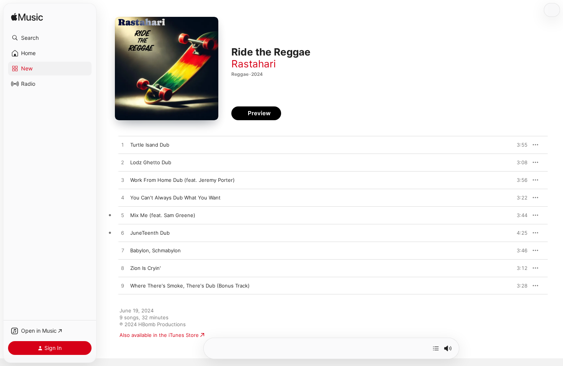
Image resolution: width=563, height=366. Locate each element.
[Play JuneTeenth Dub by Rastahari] (122, 233)
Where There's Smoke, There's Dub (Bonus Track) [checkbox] (190, 286)
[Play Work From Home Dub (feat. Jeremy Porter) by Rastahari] (122, 180)
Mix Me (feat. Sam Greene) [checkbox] (162, 215)
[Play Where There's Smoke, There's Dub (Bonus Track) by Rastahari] (122, 286)
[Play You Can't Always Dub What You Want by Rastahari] (122, 197)
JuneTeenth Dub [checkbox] (150, 233)
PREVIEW (519, 144)
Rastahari (253, 64)
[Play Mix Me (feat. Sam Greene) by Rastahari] (122, 215)
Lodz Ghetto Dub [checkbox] (150, 162)
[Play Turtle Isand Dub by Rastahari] (122, 145)
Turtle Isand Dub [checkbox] (149, 145)
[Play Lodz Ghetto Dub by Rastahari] (122, 162)
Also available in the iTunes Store (159, 335)
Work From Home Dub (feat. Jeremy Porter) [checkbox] (182, 180)
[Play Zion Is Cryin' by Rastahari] (122, 268)
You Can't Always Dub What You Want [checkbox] (175, 197)
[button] (49, 37)
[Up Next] (435, 348)
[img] (27, 17)
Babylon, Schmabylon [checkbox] (155, 250)
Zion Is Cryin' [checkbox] (145, 268)
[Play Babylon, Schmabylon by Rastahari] (122, 250)
